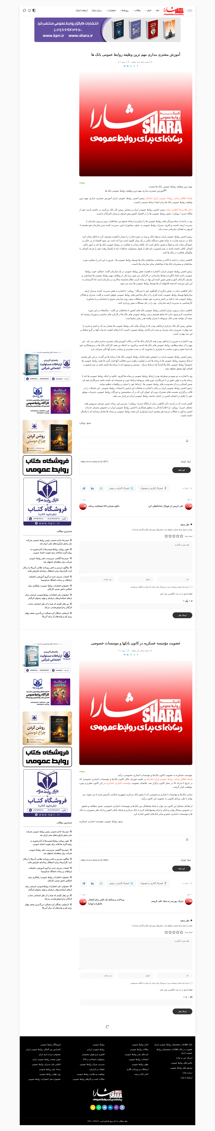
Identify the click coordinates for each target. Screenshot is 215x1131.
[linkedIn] (92, 488)
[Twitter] (134, 66)
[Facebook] (137, 66)
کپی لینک (181, 470)
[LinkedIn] (127, 66)
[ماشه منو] (188, 10)
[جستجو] (24, 10)
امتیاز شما (188, 536)
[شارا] (174, 10)
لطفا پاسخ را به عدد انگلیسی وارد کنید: (175, 594)
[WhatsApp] (131, 66)
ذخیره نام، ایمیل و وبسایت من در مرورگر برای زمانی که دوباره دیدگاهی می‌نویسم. (159, 587)
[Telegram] (124, 66)
